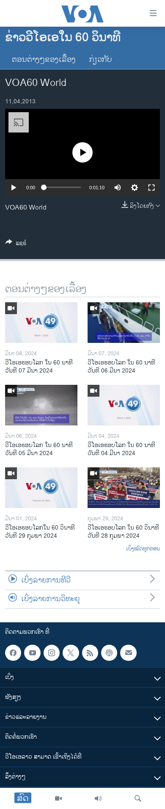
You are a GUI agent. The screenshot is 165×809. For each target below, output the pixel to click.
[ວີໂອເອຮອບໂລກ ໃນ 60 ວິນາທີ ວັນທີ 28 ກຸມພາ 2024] (124, 487)
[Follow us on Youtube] (32, 653)
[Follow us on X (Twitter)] (71, 653)
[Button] (16, 244)
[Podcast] (109, 653)
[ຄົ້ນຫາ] (138, 798)
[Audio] (98, 798)
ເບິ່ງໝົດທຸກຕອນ (143, 549)
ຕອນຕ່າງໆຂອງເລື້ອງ (44, 59)
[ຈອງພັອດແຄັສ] (128, 653)
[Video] (58, 798)
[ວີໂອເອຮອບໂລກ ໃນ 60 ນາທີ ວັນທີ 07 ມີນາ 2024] (41, 322)
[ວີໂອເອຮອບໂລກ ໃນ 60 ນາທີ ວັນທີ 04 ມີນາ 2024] (124, 405)
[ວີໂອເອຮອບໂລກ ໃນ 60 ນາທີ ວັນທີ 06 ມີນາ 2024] (124, 322)
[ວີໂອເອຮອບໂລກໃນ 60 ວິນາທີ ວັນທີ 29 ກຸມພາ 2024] (41, 487)
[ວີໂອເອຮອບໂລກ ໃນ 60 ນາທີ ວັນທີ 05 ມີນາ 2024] (41, 405)
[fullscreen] (151, 187)
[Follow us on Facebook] (13, 653)
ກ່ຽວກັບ (100, 59)
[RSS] (90, 653)
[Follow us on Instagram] (52, 653)
